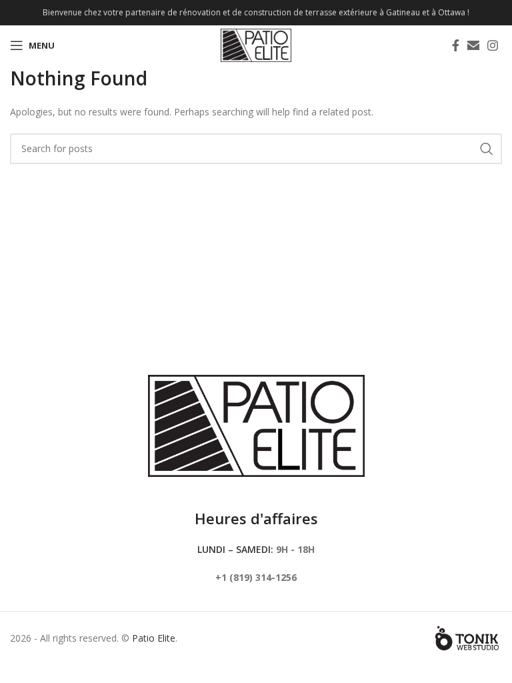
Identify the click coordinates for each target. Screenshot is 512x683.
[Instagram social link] (492, 45)
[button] (473, 45)
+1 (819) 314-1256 (256, 577)
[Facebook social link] (455, 45)
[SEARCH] (486, 148)
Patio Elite (153, 638)
